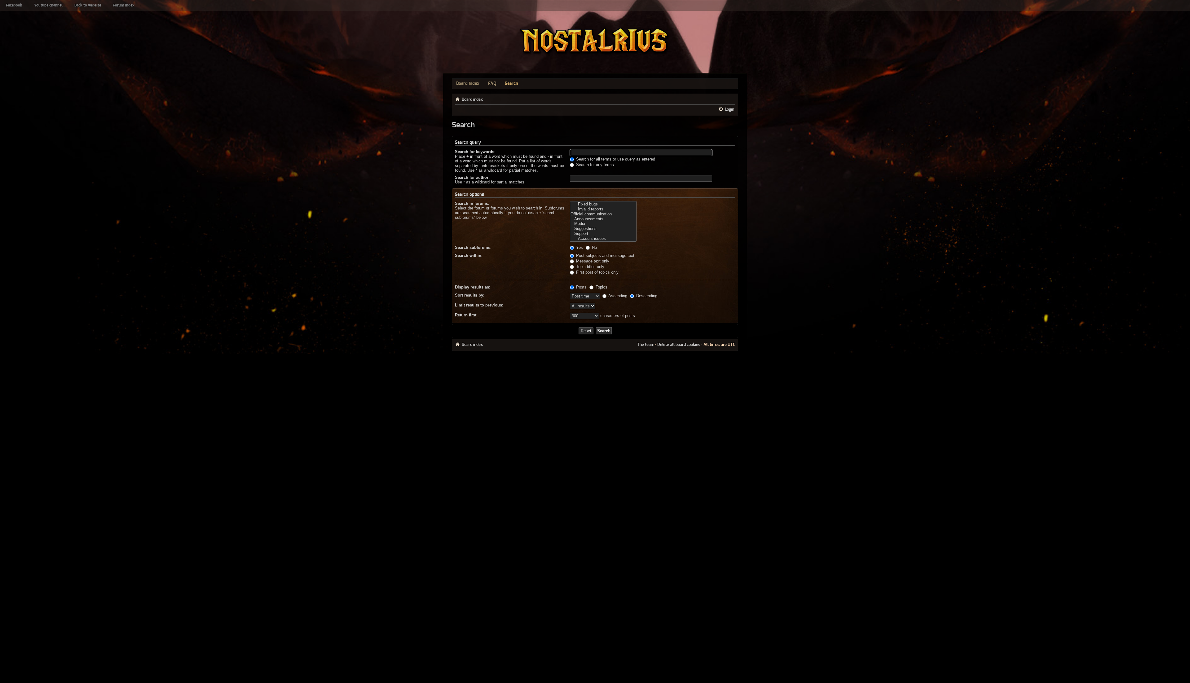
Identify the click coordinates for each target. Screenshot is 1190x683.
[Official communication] (603, 214)
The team (645, 344)
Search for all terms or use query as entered (615, 159)
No (594, 247)
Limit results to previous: (479, 305)
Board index (467, 84)
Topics (600, 287)
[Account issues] (603, 238)
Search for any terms (594, 164)
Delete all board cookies (678, 344)
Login (729, 109)
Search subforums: (473, 247)
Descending (646, 295)
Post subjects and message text (604, 255)
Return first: (466, 315)
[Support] (603, 233)
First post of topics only (597, 272)
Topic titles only (589, 266)
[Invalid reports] (603, 209)
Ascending (617, 295)
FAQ (492, 84)
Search (511, 84)
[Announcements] (603, 219)
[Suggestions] (603, 228)
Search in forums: (472, 203)
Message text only (592, 261)
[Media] (603, 223)
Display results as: (472, 287)
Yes (579, 247)
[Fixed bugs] (603, 204)
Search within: (469, 255)
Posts (581, 287)
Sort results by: (469, 295)
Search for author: (472, 177)
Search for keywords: (475, 151)
